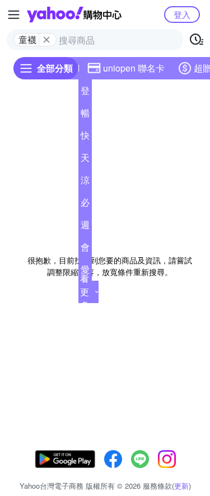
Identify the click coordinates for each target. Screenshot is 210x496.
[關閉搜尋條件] (46, 40)
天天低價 (85, 160)
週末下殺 (85, 227)
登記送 (85, 93)
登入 (182, 14)
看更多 (84, 291)
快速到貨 (85, 138)
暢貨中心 (85, 115)
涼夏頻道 (85, 182)
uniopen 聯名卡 (134, 68)
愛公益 (85, 272)
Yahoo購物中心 (74, 14)
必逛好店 (85, 205)
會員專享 (85, 249)
